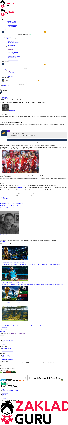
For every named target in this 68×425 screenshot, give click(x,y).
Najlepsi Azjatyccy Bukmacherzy (7, 351)
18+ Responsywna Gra (24, 68)
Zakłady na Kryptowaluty (6, 348)
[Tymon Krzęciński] (9, 233)
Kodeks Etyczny (5, 393)
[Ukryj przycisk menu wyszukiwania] (0, 89)
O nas (3, 339)
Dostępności (4, 391)
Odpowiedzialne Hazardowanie (7, 340)
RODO (3, 389)
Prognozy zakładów (5, 198)
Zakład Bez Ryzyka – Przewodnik (8, 357)
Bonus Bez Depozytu (5, 355)
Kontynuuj (2, 335)
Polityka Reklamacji (5, 341)
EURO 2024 (13, 127)
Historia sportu (4, 327)
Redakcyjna (4, 394)
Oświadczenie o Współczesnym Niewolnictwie (10, 390)
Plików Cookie (4, 395)
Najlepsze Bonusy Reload (6, 356)
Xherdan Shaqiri (21, 187)
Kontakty (3, 344)
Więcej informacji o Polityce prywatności (18, 333)
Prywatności (4, 398)
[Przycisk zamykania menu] (1, 17)
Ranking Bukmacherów (6, 349)
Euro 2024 (4, 197)
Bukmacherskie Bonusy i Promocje (8, 359)
